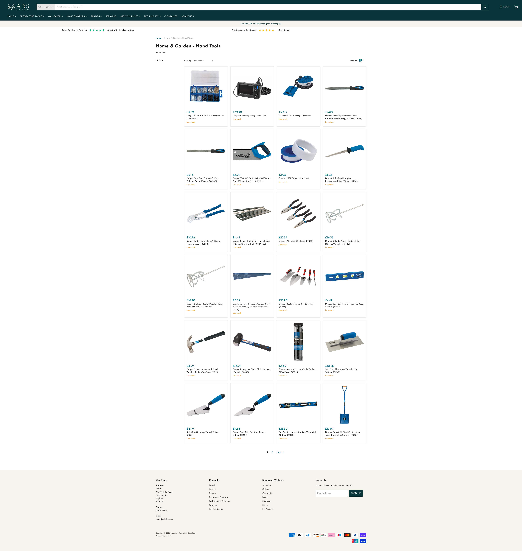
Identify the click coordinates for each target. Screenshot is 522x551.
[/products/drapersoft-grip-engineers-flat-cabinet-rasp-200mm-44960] (206, 151)
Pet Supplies (151, 16)
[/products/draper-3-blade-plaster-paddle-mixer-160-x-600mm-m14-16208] (206, 276)
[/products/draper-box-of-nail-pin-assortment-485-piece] (206, 88)
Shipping (266, 501)
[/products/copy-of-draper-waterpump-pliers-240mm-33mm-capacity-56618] (344, 151)
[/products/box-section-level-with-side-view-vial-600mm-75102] (298, 404)
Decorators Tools (31, 16)
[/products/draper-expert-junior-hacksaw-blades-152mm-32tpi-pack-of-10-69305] (252, 213)
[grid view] (361, 61)
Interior (212, 489)
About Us (187, 16)
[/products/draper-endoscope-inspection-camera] (252, 88)
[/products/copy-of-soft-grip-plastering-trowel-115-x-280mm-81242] (298, 342)
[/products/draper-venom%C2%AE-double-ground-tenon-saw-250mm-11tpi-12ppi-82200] (252, 151)
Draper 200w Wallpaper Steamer (295, 116)
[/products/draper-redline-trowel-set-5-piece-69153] (298, 276)
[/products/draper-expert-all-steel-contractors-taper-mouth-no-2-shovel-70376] (344, 404)
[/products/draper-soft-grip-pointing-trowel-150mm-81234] (252, 404)
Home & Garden (76, 16)
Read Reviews (284, 30)
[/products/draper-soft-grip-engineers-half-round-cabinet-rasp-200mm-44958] (344, 88)
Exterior (212, 493)
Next (279, 452)
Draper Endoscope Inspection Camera (251, 116)
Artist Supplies (129, 16)
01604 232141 (161, 511)
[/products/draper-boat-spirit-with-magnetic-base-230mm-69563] (344, 276)
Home (158, 38)
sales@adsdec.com (164, 519)
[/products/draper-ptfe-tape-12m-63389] (298, 151)
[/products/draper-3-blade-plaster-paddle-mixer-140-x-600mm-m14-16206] (344, 213)
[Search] (485, 7)
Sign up (356, 493)
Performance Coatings (219, 501)
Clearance (170, 16)
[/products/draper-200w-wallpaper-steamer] (298, 88)
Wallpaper (54, 16)
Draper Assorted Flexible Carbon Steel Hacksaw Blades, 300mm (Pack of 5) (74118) (251, 307)
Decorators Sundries (218, 497)
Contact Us (267, 493)
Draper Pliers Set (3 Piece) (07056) (296, 241)
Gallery (265, 489)
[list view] (364, 61)
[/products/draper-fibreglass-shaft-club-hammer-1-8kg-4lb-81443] (252, 342)
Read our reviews (126, 30)
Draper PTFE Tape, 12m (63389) (294, 178)
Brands (95, 16)
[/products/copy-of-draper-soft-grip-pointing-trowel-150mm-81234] (206, 404)
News (264, 497)
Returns (265, 505)
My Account (267, 509)
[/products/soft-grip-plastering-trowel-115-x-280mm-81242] (344, 342)
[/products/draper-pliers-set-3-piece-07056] (298, 213)
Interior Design (216, 509)
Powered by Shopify (164, 536)
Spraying (111, 16)
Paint (11, 16)
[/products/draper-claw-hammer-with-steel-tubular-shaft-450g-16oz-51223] (206, 342)
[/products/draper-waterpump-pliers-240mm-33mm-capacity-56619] (206, 213)
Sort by (187, 61)
